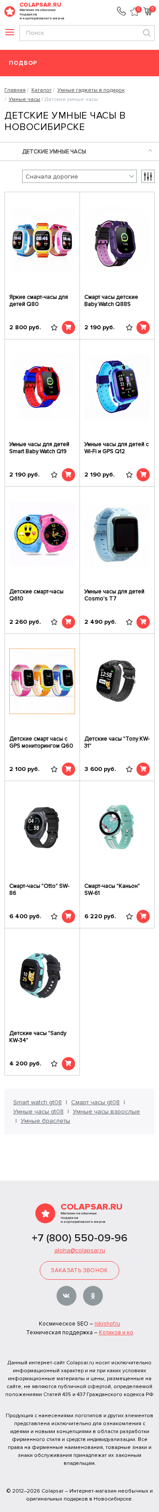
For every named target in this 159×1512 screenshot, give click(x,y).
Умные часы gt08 (38, 1111)
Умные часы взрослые (106, 1111)
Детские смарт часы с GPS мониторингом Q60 (41, 742)
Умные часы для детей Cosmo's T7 (114, 595)
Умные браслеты (45, 1121)
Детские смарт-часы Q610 (36, 595)
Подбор (23, 63)
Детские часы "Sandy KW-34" (37, 1037)
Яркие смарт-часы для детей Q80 (38, 301)
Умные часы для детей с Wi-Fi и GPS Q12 (116, 448)
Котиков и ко (116, 1332)
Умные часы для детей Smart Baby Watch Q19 (39, 448)
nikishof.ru (107, 1323)
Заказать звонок (79, 1270)
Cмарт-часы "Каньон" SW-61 (112, 890)
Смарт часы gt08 (95, 1102)
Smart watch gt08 (37, 1102)
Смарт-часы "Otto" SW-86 (39, 890)
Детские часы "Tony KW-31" (117, 742)
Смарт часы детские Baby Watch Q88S (111, 301)
